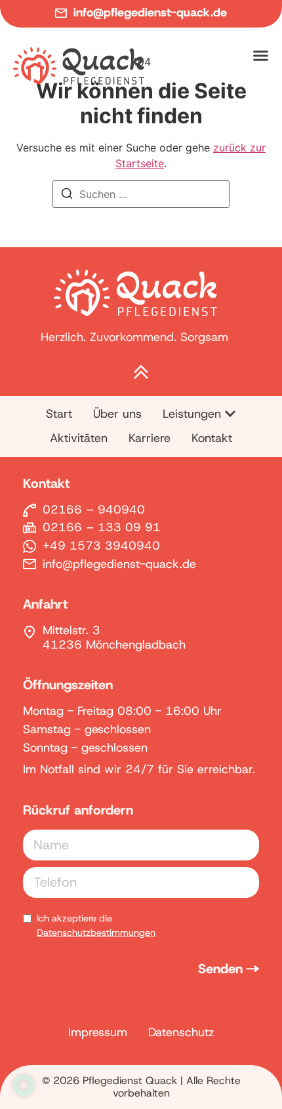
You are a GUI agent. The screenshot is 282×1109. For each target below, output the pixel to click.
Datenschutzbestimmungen (96, 932)
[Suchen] (67, 195)
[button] (23, 1085)
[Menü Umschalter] (260, 55)
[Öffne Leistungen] (230, 414)
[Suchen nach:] (141, 194)
